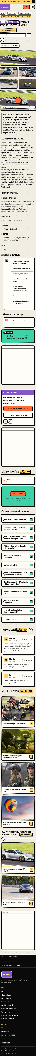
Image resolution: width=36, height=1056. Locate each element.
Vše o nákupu (6, 995)
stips (4, 6)
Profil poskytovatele (18, 415)
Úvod (2, 13)
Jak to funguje (6, 998)
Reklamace (13, 957)
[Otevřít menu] (33, 7)
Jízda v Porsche (25, 13)
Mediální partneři (7, 1005)
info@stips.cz (5, 1031)
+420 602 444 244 (9, 403)
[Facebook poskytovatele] (5, 421)
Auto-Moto (12, 13)
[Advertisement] (18, 366)
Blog (3, 957)
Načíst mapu (18, 494)
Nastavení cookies (7, 1018)
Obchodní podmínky (9, 961)
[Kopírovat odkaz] (2, 40)
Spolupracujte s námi (8, 1012)
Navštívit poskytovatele (18, 408)
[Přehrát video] (18, 100)
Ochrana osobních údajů (11, 965)
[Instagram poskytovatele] (10, 421)
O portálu (5, 1043)
